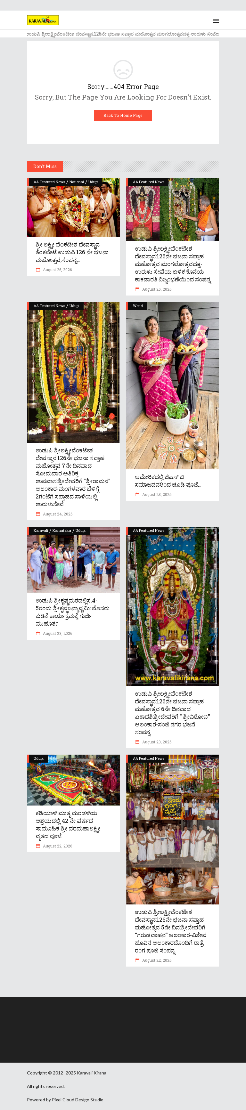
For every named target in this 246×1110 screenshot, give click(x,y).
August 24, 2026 (57, 513)
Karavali (41, 530)
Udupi (93, 181)
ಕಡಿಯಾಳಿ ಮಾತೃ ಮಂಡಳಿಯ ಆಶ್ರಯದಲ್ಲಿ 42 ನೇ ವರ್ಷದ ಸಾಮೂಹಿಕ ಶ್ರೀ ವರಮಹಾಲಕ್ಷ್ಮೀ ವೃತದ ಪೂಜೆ (68, 824)
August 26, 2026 (57, 269)
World (138, 305)
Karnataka (62, 530)
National (77, 181)
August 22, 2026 (57, 845)
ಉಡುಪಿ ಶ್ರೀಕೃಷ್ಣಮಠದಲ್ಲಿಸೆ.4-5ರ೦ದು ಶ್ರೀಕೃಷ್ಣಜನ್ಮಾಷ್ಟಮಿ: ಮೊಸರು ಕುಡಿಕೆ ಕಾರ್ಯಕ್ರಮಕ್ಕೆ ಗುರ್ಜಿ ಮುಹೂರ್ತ (73, 611)
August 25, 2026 (156, 289)
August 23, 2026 (156, 494)
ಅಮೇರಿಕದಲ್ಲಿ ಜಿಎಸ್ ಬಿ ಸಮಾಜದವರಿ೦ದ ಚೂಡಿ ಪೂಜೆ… (168, 480)
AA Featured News (49, 181)
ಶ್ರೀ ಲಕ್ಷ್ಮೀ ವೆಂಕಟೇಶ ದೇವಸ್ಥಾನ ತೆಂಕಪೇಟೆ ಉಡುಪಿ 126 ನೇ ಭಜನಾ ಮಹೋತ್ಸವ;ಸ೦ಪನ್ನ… (72, 251)
